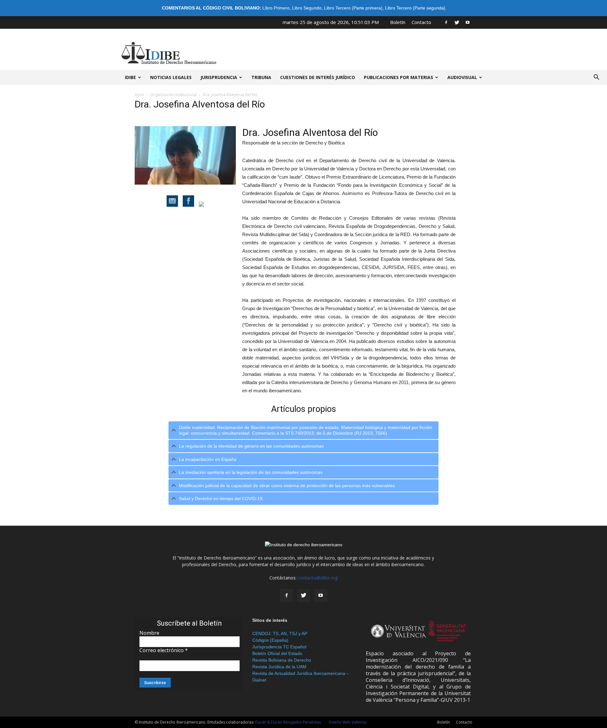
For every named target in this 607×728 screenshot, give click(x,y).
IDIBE (130, 77)
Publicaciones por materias (398, 77)
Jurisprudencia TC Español (279, 646)
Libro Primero (276, 7)
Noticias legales (171, 77)
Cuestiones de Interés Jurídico (317, 77)
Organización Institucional (173, 94)
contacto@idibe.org (318, 578)
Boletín (397, 22)
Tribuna (261, 77)
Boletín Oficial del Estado (277, 653)
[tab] (303, 430)
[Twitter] (457, 22)
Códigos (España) (270, 640)
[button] (596, 77)
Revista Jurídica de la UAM (279, 666)
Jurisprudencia (218, 77)
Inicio (139, 94)
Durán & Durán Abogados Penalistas (288, 722)
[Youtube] (467, 22)
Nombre (149, 632)
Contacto (421, 22)
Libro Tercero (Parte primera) (353, 7)
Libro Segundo (307, 7)
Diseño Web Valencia (347, 722)
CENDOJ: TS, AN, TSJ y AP (279, 633)
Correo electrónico (163, 650)
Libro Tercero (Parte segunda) (415, 7)
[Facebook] (446, 22)
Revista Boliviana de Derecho (281, 660)
